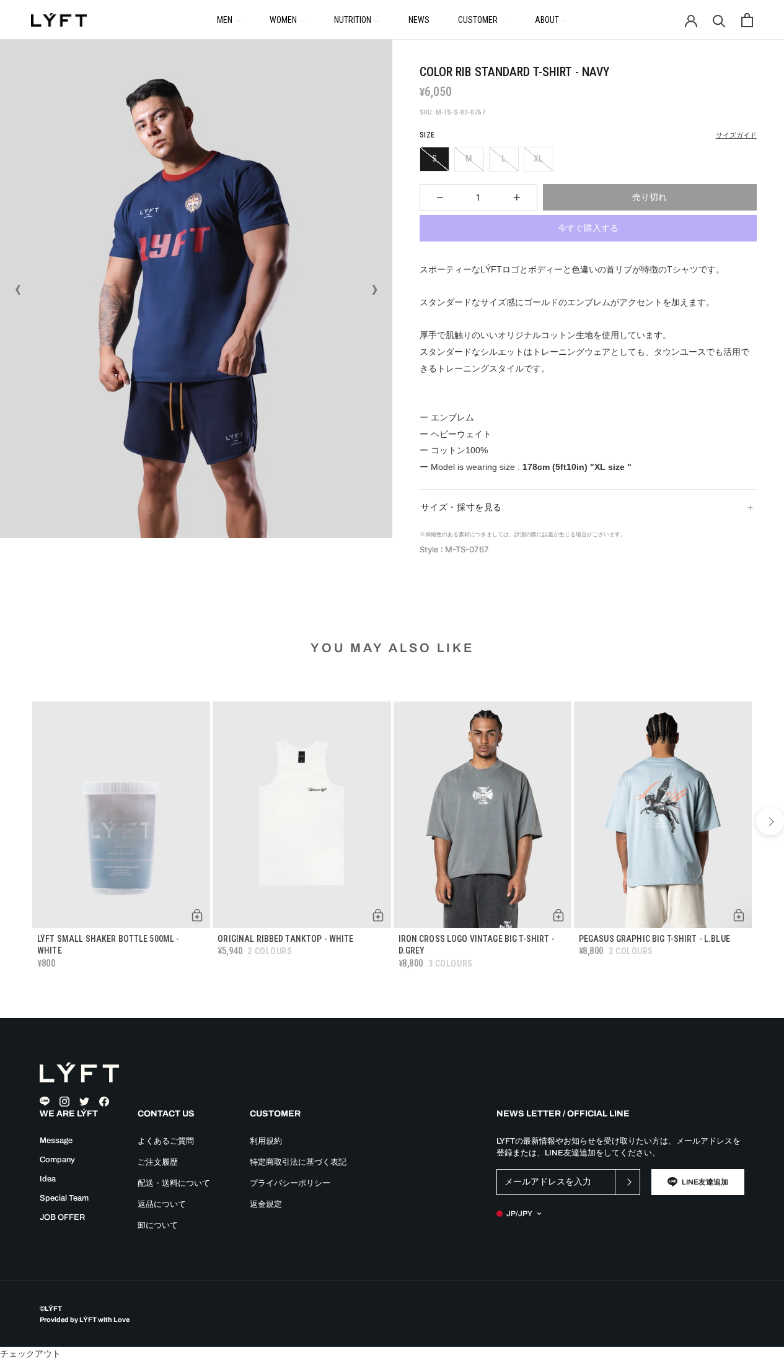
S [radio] (434, 158)
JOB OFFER (62, 1217)
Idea (48, 1179)
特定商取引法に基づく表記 (298, 1162)
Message (56, 1140)
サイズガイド (736, 135)
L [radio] (503, 158)
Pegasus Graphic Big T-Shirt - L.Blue (654, 939)
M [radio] (468, 158)
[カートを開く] (747, 20)
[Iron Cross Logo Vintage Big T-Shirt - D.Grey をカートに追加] (558, 915)
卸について (158, 1225)
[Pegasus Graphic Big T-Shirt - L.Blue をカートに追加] (739, 915)
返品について (162, 1204)
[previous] (14, 821)
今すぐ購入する (588, 228)
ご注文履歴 (158, 1162)
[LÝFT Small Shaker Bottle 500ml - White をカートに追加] (197, 915)
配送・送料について (174, 1183)
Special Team (64, 1198)
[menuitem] (229, 19)
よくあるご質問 (166, 1141)
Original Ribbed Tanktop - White (285, 939)
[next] (770, 821)
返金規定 (266, 1204)
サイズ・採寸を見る (461, 507)
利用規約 (266, 1141)
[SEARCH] (719, 20)
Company (57, 1159)
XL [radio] (538, 158)
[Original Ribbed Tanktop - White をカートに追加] (378, 915)
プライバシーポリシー (290, 1183)
